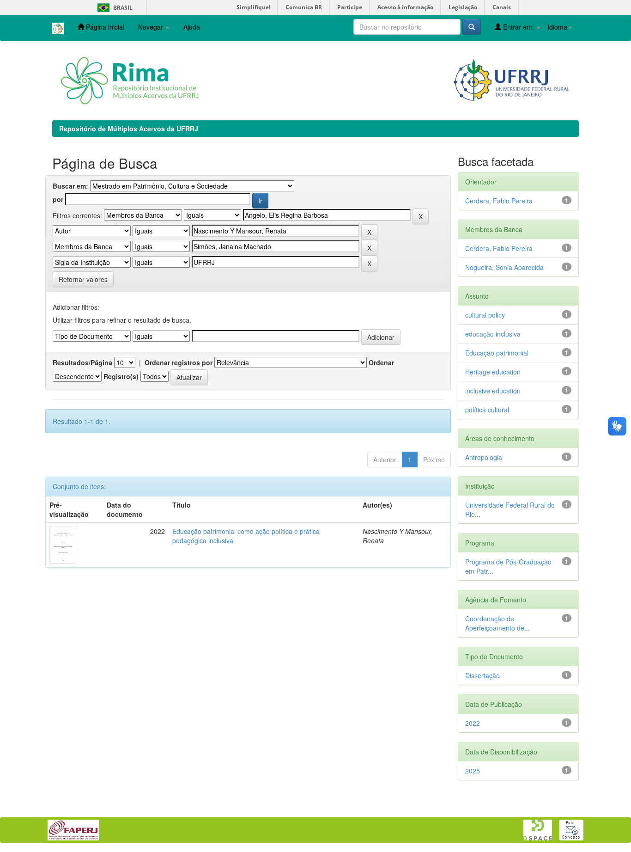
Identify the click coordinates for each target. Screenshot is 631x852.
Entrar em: (518, 26)
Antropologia (483, 457)
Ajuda (191, 26)
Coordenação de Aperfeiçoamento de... (497, 623)
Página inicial (104, 26)
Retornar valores (83, 279)
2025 (472, 770)
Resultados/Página (82, 362)
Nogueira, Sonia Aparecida (504, 267)
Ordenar (381, 362)
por (58, 199)
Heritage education (493, 371)
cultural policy (485, 314)
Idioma (557, 26)
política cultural (487, 409)
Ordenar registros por (178, 362)
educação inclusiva (493, 333)
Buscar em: (70, 185)
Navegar (151, 26)
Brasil (113, 8)
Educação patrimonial (496, 352)
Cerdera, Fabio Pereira (499, 200)
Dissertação (482, 675)
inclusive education (493, 390)
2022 (472, 723)
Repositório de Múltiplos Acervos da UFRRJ (128, 128)
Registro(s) (121, 376)
